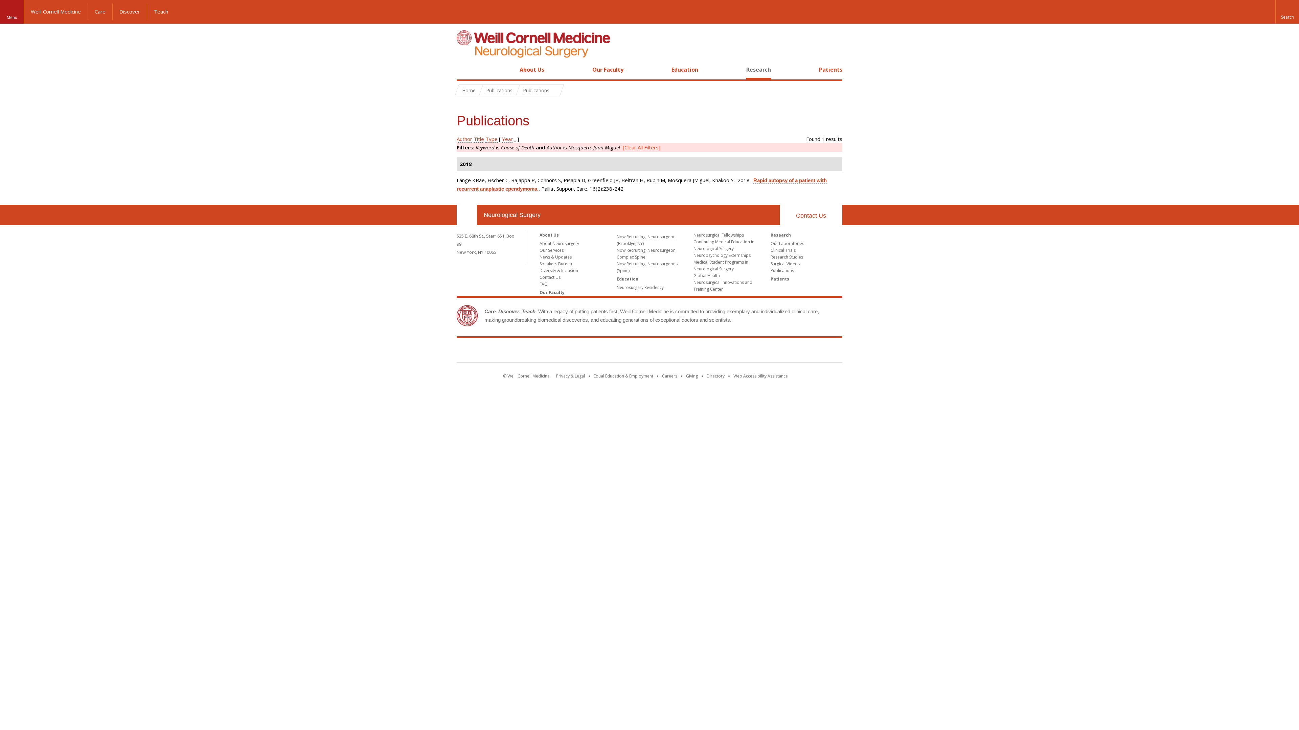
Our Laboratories (787, 243)
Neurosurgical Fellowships (718, 235)
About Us (532, 69)
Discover (129, 11)
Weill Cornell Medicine (56, 11)
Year (507, 139)
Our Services (552, 250)
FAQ (544, 284)
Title (479, 139)
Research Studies (787, 257)
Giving (692, 376)
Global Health (706, 275)
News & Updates (556, 257)
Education (684, 69)
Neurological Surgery (512, 215)
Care (100, 11)
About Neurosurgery (559, 243)
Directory (716, 376)
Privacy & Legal (570, 376)
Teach (161, 11)
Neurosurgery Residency (640, 287)
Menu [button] (12, 17)
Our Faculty (607, 69)
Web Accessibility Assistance (760, 376)
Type (491, 139)
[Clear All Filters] (641, 147)
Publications (782, 270)
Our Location (467, 215)
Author (464, 139)
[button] (1287, 12)
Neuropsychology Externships (722, 255)
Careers (669, 376)
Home (464, 70)
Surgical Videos (785, 264)
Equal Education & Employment (623, 376)
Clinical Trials (783, 250)
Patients (830, 69)
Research (758, 69)
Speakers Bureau (556, 264)
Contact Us (811, 215)
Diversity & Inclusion (559, 270)
